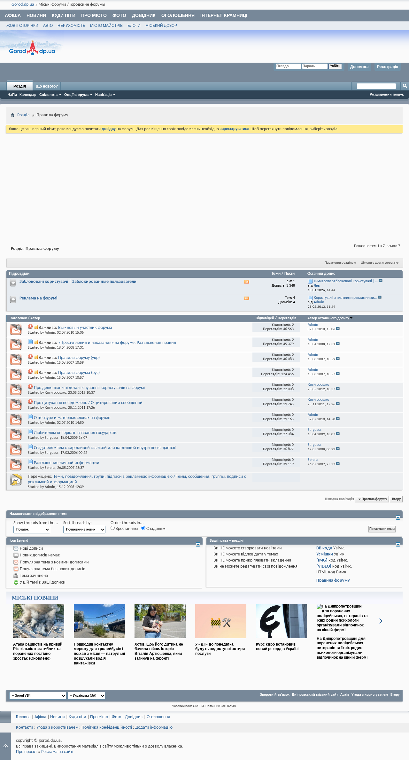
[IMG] (322, 560)
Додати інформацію (154, 727)
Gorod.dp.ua (23, 4)
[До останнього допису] (338, 329)
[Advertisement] (204, 182)
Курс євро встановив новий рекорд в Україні (277, 646)
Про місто (94, 15)
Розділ (19, 86)
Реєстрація (387, 67)
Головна (23, 717)
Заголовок (18, 318)
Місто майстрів (106, 25)
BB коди (324, 548)
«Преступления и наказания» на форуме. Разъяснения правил (117, 342)
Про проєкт (26, 751)
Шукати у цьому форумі (378, 263)
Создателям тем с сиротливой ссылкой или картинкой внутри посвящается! (105, 448)
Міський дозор (161, 25)
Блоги (134, 25)
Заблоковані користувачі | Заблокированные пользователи (77, 281)
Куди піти (63, 15)
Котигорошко (55, 393)
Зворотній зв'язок (274, 695)
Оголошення (178, 15)
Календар (27, 95)
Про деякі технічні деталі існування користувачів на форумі (89, 387)
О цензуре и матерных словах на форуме (72, 417)
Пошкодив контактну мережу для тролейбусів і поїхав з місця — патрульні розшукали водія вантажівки (99, 653)
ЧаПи (12, 95)
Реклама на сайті (57, 751)
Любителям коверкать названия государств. (76, 432)
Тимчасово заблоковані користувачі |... (346, 281)
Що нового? (47, 86)
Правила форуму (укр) (79, 357)
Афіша (13, 15)
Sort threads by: (77, 523)
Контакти (24, 727)
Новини (36, 15)
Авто (48, 25)
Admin (50, 333)
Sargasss (51, 438)
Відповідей (265, 318)
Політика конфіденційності (106, 727)
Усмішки (324, 554)
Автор (35, 318)
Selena (50, 468)
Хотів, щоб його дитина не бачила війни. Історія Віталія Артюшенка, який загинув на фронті (159, 651)
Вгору (396, 499)
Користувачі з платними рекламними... (345, 298)
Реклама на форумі (38, 298)
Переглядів (287, 318)
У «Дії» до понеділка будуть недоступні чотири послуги (220, 649)
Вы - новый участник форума (85, 327)
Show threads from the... (35, 523)
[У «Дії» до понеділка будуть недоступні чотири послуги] (220, 641)
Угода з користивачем (57, 727)
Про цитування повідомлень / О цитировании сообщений (88, 402)
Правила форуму (333, 580)
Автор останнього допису (328, 318)
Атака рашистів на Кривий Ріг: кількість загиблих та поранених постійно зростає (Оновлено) (37, 651)
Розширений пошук (387, 94)
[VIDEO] (323, 566)
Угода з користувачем (369, 695)
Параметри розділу (339, 263)
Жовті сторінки (22, 25)
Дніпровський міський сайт (315, 695)
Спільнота (48, 95)
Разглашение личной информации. (67, 463)
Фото (119, 15)
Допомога (359, 67)
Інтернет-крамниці (223, 15)
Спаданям (155, 528)
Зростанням (126, 528)
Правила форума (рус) (79, 372)
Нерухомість (71, 25)
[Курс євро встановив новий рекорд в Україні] (281, 641)
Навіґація (103, 95)
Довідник (144, 15)
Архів (344, 695)
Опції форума (76, 95)
